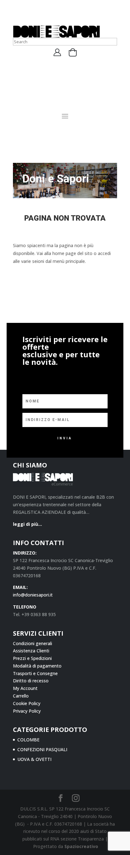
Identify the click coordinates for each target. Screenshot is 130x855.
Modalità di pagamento (37, 666)
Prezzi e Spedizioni (32, 658)
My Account (25, 688)
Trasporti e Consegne (35, 673)
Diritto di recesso (31, 681)
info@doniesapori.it (33, 595)
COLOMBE (28, 740)
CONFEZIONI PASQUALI (42, 749)
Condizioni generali (32, 643)
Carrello (21, 696)
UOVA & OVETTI (34, 759)
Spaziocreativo (81, 846)
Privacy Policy (27, 711)
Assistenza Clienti (31, 651)
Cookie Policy (26, 703)
